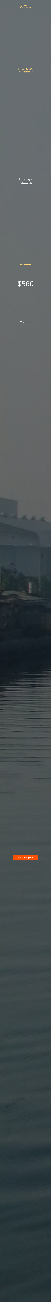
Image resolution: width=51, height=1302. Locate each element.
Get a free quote (25, 857)
